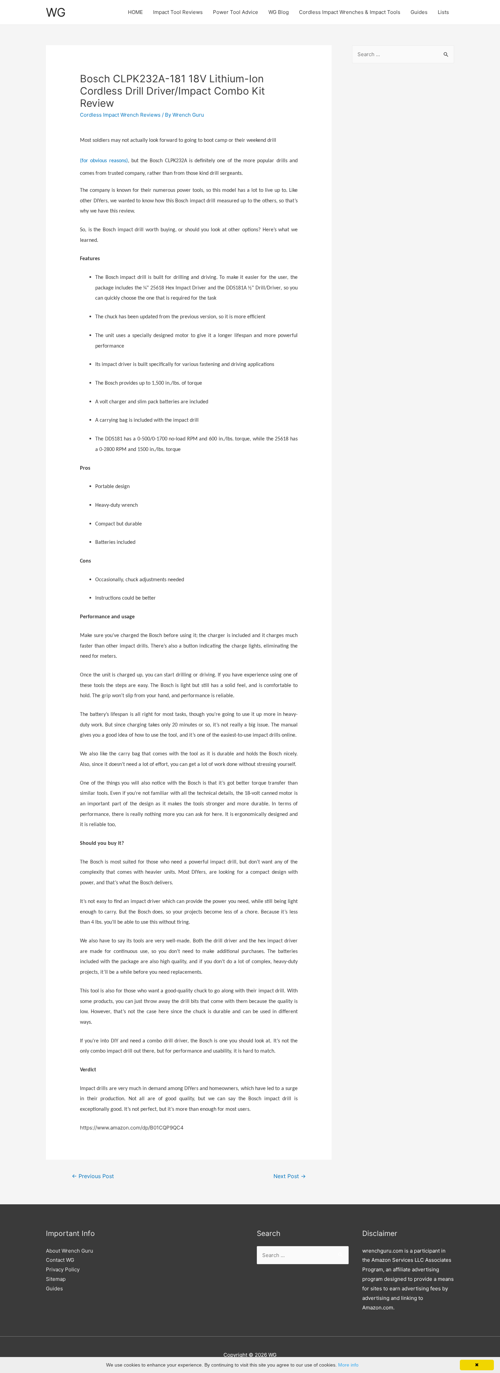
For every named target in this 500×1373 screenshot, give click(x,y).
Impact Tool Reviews (178, 12)
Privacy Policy (63, 1269)
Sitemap (56, 1279)
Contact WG (60, 1260)
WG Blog (278, 12)
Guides (419, 12)
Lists (443, 12)
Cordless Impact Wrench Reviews (120, 115)
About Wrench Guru (69, 1251)
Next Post (289, 1176)
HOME (135, 12)
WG (56, 12)
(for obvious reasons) (104, 161)
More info (348, 1365)
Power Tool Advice (235, 12)
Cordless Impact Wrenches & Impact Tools (349, 12)
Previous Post (93, 1176)
